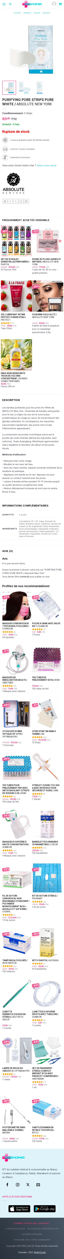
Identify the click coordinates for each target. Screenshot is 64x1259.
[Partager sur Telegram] (26, 201)
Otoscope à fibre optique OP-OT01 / (12, 734)
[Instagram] (17, 1185)
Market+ (27, 13)
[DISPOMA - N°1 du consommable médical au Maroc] (32, 4)
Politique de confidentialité (42, 1229)
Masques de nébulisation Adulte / (14, 680)
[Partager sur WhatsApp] (5, 201)
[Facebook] (7, 1185)
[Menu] (4, 4)
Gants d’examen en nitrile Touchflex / (43, 1130)
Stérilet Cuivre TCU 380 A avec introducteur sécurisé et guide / (45, 788)
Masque (46, 13)
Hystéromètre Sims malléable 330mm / (13, 1130)
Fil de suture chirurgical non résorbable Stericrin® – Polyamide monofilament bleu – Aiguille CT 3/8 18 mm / (16, 904)
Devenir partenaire (32, 1234)
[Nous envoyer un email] (38, 1185)
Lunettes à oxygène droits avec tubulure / (45, 1014)
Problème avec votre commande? (32, 1240)
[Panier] (60, 4)
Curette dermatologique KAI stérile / (14, 1015)
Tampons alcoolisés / (14, 961)
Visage (37, 13)
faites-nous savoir (46, 165)
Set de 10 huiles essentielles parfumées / (15, 262)
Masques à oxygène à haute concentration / (15, 844)
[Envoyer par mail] (21, 201)
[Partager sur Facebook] (10, 201)
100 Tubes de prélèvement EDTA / (46, 678)
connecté (24, 576)
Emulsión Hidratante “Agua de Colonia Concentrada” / (14, 377)
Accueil (17, 13)
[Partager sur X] (15, 201)
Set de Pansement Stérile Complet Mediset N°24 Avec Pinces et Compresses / (45, 1073)
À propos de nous (15, 1229)
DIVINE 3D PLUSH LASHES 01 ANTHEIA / (46, 262)
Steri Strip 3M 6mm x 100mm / (44, 732)
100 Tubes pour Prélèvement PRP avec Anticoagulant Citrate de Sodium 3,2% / (15, 789)
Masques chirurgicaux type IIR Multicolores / (15, 626)
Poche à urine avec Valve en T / (46, 624)
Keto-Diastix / (45, 960)
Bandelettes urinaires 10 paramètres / (45, 843)
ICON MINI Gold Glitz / (44, 315)
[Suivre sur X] (28, 1185)
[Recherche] (10, 4)
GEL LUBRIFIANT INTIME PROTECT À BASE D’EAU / (13, 317)
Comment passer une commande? (31, 1223)
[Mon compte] (54, 4)
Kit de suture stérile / (44, 897)
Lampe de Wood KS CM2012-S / (16, 1069)
